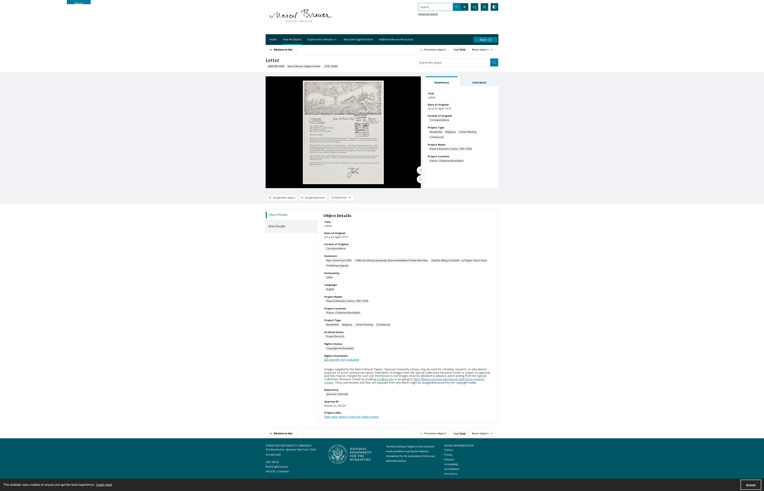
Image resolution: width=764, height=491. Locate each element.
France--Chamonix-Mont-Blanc (447, 160)
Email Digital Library (277, 466)
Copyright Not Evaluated (340, 348)
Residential (436, 132)
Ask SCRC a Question (277, 471)
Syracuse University (337, 394)
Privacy (448, 454)
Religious (450, 132)
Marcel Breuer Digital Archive (304, 66)
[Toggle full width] (421, 170)
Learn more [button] (104, 484)
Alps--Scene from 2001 (339, 260)
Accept (751, 484)
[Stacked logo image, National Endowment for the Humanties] (350, 454)
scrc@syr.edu (385, 379)
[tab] (442, 81)
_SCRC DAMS (331, 66)
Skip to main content (79, 2)
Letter (329, 277)
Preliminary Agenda (337, 265)
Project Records (335, 336)
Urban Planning (467, 132)
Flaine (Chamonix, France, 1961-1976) (451, 149)
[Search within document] (494, 62)
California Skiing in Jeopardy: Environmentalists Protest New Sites (391, 260)
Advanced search (428, 14)
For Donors (450, 473)
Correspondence (439, 120)
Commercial (436, 137)
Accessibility (451, 464)
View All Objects (292, 39)
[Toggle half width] (421, 179)
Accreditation (451, 469)
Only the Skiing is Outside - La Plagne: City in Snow (459, 260)
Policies (448, 450)
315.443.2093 (273, 454)
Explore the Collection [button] (321, 39)
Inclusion (449, 459)
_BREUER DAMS (276, 66)
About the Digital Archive (358, 39)
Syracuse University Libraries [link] (289, 445)
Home (273, 39)
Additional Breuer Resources (396, 39)
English (330, 289)
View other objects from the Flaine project (351, 417)
